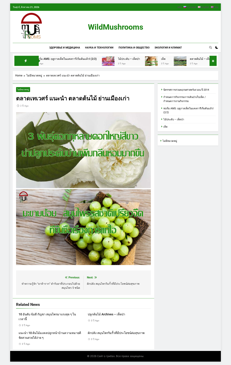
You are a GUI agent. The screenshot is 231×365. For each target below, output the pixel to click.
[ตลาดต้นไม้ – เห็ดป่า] (164, 62)
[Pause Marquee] (213, 61)
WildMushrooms (115, 27)
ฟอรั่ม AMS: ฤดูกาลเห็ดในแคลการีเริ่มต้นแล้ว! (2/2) (50, 58)
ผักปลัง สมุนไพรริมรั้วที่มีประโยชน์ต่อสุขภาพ (116, 333)
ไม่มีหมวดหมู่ (23, 89)
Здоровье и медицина (64, 47)
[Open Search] (210, 47)
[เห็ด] (135, 62)
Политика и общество (134, 47)
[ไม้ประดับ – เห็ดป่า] (92, 62)
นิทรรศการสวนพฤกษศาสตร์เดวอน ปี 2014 (186, 89)
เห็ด (147, 58)
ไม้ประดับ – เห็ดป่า (113, 58)
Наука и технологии (99, 47)
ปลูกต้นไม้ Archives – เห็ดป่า (106, 314)
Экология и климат (168, 47)
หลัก (179, 7)
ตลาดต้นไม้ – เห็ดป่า (186, 58)
